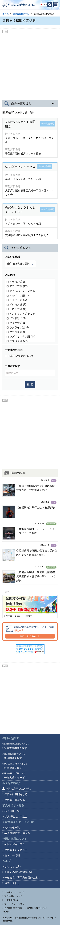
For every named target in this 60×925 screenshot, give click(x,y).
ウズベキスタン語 (22, 336)
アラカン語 (17, 281)
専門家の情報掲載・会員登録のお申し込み (25, 908)
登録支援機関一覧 (21, 14)
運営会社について (13, 896)
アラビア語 (18, 286)
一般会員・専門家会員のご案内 (22, 877)
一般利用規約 (11, 900)
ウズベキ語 (17, 332)
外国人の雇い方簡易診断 (18, 872)
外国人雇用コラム (14, 844)
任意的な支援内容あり (20, 355)
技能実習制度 (51, 524)
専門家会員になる (14, 800)
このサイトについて (14, 892)
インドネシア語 (22, 313)
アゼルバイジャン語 (22, 290)
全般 (53, 480)
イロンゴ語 (17, 309)
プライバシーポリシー (15, 904)
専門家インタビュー (16, 849)
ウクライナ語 (19, 327)
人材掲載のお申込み (18, 833)
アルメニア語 (19, 295)
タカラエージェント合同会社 (17, 616)
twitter (7, 911)
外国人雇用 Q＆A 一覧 (18, 788)
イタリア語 (18, 300)
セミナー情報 (12, 855)
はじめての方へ (13, 866)
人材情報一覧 (12, 827)
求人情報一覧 (12, 811)
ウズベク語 (18, 341)
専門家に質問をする (16, 794)
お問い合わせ (12, 883)
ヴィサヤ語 (17, 322)
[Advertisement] (30, 64)
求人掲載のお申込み (16, 816)
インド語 (17, 318)
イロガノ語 (17, 160)
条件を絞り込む (21, 103)
